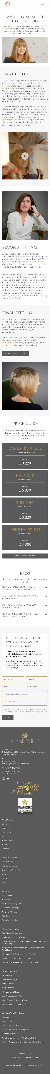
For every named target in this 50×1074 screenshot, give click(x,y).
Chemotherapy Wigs (10, 929)
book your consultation (25, 556)
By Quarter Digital (25, 1053)
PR (3, 882)
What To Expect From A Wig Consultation (19, 1038)
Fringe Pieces (7, 984)
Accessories (7, 874)
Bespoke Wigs (8, 1021)
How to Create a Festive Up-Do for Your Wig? (20, 962)
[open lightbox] (25, 156)
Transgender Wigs (9, 979)
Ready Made (7, 862)
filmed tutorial (9, 345)
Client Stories (7, 841)
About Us (6, 824)
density (5, 277)
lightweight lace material (14, 120)
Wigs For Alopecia (9, 912)
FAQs (4, 878)
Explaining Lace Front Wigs (13, 937)
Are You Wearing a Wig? (12, 996)
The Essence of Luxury (11, 992)
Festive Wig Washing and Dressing (16, 958)
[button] (42, 4)
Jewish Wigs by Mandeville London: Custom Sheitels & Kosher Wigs (24, 942)
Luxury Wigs (7, 975)
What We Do (7, 820)
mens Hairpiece (25, 529)
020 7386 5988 (8, 761)
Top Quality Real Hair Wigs (13, 1026)
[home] (7, 4)
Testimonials (7, 832)
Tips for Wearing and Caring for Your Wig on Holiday (23, 1042)
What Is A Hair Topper (11, 920)
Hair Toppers (7, 916)
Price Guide (7, 895)
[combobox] (28, 686)
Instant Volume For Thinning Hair (15, 1030)
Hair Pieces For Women (12, 933)
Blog (4, 836)
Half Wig (25, 475)
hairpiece (7, 29)
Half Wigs (6, 1017)
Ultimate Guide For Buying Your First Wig (19, 954)
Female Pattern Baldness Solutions (16, 1004)
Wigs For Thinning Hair (11, 904)
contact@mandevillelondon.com (15, 764)
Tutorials (5, 849)
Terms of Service (31, 1057)
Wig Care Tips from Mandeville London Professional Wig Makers (23, 949)
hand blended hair (33, 262)
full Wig (25, 502)
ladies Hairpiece (25, 448)
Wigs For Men (8, 988)
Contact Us (6, 899)
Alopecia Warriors (9, 1034)
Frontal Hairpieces (9, 866)
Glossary (5, 891)
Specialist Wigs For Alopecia (13, 1013)
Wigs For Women (9, 971)
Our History (7, 828)
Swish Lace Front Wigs (11, 870)
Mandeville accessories (12, 343)
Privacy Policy (17, 1057)
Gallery (5, 845)
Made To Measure (9, 858)
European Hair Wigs (10, 908)
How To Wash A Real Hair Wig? (15, 1000)
